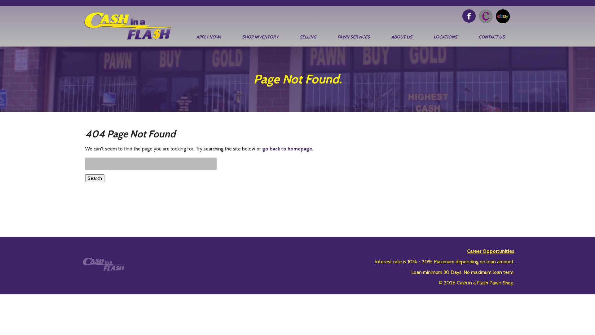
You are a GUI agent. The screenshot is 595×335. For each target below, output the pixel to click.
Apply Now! (208, 37)
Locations (445, 37)
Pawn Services (353, 37)
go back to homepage (287, 149)
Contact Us (491, 37)
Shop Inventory (260, 37)
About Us (401, 37)
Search (95, 178)
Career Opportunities (490, 251)
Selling (308, 37)
